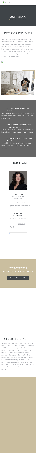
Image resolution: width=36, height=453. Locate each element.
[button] (18, 278)
